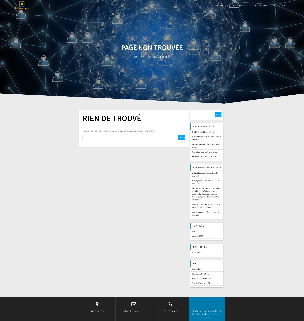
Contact (280, 5)
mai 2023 (195, 231)
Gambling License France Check (205, 152)
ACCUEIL (221, 5)
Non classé (196, 252)
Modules (239, 5)
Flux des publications (200, 274)
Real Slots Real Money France (204, 156)
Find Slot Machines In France (203, 132)
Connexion (196, 269)
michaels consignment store (204, 204)
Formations (259, 5)
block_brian (197, 180)
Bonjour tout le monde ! (201, 207)
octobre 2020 (197, 236)
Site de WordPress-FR (201, 283)
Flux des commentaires (201, 278)
